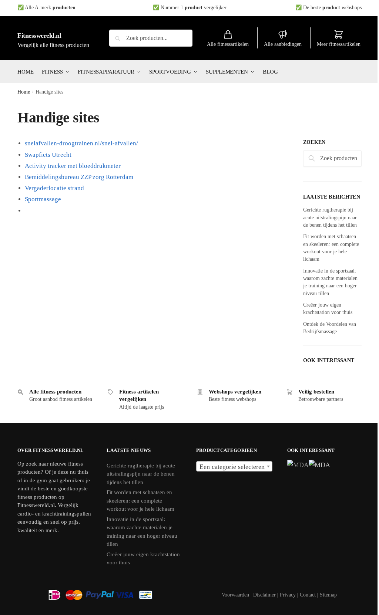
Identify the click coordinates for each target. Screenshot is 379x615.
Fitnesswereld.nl (39, 35)
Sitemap (328, 595)
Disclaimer (264, 595)
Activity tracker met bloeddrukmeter (73, 165)
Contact (308, 595)
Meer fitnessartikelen (338, 44)
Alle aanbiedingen (283, 44)
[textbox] (234, 467)
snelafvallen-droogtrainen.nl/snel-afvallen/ (81, 143)
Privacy (288, 595)
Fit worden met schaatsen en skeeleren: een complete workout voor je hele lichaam (140, 500)
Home (23, 92)
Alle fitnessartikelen (228, 44)
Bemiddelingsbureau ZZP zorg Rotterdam (79, 176)
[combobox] (234, 466)
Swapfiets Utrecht (48, 154)
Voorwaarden (235, 595)
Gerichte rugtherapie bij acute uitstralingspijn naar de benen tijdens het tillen (330, 217)
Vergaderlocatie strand (54, 188)
